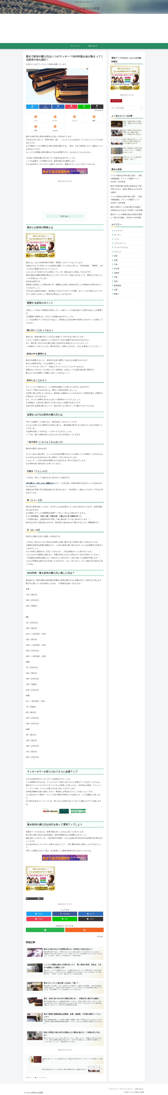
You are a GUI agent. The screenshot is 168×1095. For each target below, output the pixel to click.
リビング (117, 252)
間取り (116, 294)
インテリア (118, 231)
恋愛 (116, 260)
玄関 (116, 281)
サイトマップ (113, 1089)
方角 (116, 264)
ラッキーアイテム (32, 898)
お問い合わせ (139, 1089)
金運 (42, 898)
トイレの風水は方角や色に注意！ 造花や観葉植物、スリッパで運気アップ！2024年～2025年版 (126, 179)
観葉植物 (117, 286)
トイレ (116, 239)
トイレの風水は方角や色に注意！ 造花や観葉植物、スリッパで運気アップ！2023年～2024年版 (126, 200)
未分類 (116, 269)
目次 (62, 216)
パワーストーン (120, 243)
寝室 (116, 256)
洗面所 (116, 273)
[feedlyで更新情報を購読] (45, 930)
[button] (141, 108)
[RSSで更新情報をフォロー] (84, 930)
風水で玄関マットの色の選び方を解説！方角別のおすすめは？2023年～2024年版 (126, 208)
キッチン (117, 235)
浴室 (116, 277)
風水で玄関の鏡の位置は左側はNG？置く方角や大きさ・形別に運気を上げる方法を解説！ (126, 189)
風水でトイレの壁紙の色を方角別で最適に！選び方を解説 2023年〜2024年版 (126, 216)
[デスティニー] (40, 257)
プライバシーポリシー (126, 1089)
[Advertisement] (84, 28)
